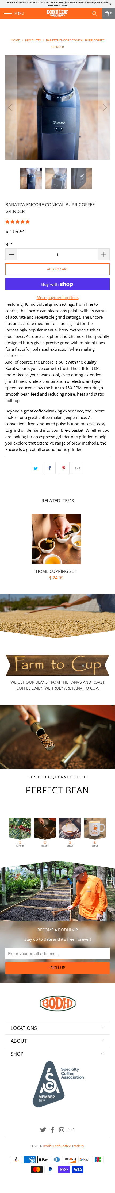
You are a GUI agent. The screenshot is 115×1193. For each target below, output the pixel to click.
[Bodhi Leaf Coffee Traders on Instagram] (62, 1130)
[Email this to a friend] (77, 468)
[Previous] (11, 107)
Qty (8, 243)
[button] (17, 221)
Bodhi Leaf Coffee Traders (63, 1146)
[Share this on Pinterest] (64, 468)
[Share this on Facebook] (49, 468)
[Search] (96, 13)
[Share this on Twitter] (35, 468)
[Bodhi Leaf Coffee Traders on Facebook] (53, 1130)
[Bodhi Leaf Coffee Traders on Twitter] (43, 1130)
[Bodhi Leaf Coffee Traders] (57, 13)
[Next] (104, 107)
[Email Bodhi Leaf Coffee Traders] (71, 1130)
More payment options (58, 297)
